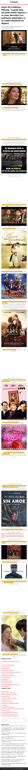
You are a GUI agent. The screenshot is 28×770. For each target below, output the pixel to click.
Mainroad (21, 768)
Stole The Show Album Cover (8, 665)
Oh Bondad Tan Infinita (6, 701)
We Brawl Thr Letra (5, 700)
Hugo (16, 768)
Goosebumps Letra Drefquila (8, 675)
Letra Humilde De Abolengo (7, 707)
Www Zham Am (5, 668)
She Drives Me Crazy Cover (7, 670)
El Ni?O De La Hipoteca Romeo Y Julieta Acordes (12, 708)
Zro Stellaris (4, 705)
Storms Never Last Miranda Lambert (9, 703)
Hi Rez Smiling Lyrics (6, 686)
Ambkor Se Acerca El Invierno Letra (9, 714)
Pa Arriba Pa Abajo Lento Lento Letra (10, 716)
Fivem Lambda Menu (6, 677)
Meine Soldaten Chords (6, 681)
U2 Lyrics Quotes (5, 696)
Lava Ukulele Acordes (6, 682)
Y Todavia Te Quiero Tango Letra (9, 698)
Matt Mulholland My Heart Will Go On (10, 684)
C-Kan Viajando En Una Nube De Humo (10, 661)
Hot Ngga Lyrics (5, 679)
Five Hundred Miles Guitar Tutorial (9, 712)
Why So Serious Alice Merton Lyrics (9, 694)
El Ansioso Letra (5, 691)
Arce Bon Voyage (5, 666)
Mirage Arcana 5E (5, 710)
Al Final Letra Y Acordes (6, 674)
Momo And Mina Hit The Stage (8, 692)
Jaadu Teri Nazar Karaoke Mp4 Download (10, 672)
